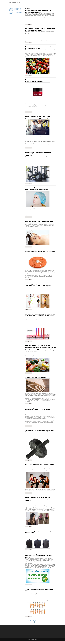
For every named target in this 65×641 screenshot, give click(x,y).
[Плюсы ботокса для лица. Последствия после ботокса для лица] (40, 237)
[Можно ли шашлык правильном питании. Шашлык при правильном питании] (40, 66)
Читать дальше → (28, 24)
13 (42, 622)
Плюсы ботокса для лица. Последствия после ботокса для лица (39, 222)
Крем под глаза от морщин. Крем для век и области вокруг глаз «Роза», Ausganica (40, 80)
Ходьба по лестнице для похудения (35, 377)
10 (36, 622)
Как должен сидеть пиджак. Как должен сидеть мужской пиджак (39, 531)
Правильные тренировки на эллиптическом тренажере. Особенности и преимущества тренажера (38, 153)
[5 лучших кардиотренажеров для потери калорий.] (40, 480)
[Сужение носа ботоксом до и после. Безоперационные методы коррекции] (40, 199)
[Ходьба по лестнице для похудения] (40, 385)
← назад (28, 620)
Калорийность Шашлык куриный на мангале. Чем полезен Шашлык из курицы (40, 29)
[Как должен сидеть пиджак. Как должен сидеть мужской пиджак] (40, 543)
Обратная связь (12, 634)
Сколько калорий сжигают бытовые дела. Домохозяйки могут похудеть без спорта (37, 117)
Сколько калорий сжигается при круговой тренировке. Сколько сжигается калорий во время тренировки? (40, 499)
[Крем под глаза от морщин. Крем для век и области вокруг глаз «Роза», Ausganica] (40, 91)
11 (38, 622)
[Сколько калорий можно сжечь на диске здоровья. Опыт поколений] (40, 261)
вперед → (34, 620)
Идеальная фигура (15, 2)
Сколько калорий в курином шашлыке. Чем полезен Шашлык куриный (38, 11)
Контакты (11, 630)
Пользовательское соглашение (19, 630)
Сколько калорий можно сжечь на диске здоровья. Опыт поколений (40, 252)
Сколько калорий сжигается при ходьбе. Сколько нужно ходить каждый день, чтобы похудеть (39, 408)
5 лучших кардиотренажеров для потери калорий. (40, 464)
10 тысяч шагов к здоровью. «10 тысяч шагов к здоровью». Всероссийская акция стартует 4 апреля (39, 555)
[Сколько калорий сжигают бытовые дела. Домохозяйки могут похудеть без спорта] (40, 127)
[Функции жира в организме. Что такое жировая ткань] (40, 608)
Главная (47, 2)
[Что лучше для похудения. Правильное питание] (40, 448)
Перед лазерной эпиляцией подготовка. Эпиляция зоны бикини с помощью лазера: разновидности (40, 314)
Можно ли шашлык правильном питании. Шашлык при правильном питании (40, 47)
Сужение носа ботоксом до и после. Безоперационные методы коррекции (36, 188)
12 (40, 622)
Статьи (54, 2)
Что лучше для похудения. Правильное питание (39, 430)
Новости (50, 2)
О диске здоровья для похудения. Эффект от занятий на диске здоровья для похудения (38, 284)
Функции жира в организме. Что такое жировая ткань (39, 590)
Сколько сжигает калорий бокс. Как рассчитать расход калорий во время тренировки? (15, 9)
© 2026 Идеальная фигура (14, 628)
